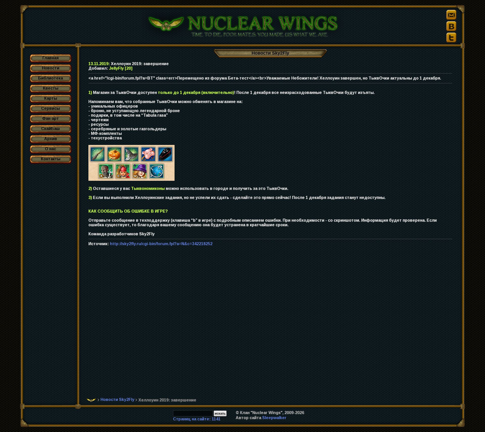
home (91, 400)
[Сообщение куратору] (451, 15)
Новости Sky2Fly (117, 399)
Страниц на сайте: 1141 (197, 419)
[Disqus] (272, 324)
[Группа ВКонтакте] (451, 26)
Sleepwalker (274, 418)
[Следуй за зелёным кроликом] (451, 38)
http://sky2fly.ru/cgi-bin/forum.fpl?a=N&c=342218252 (161, 244)
